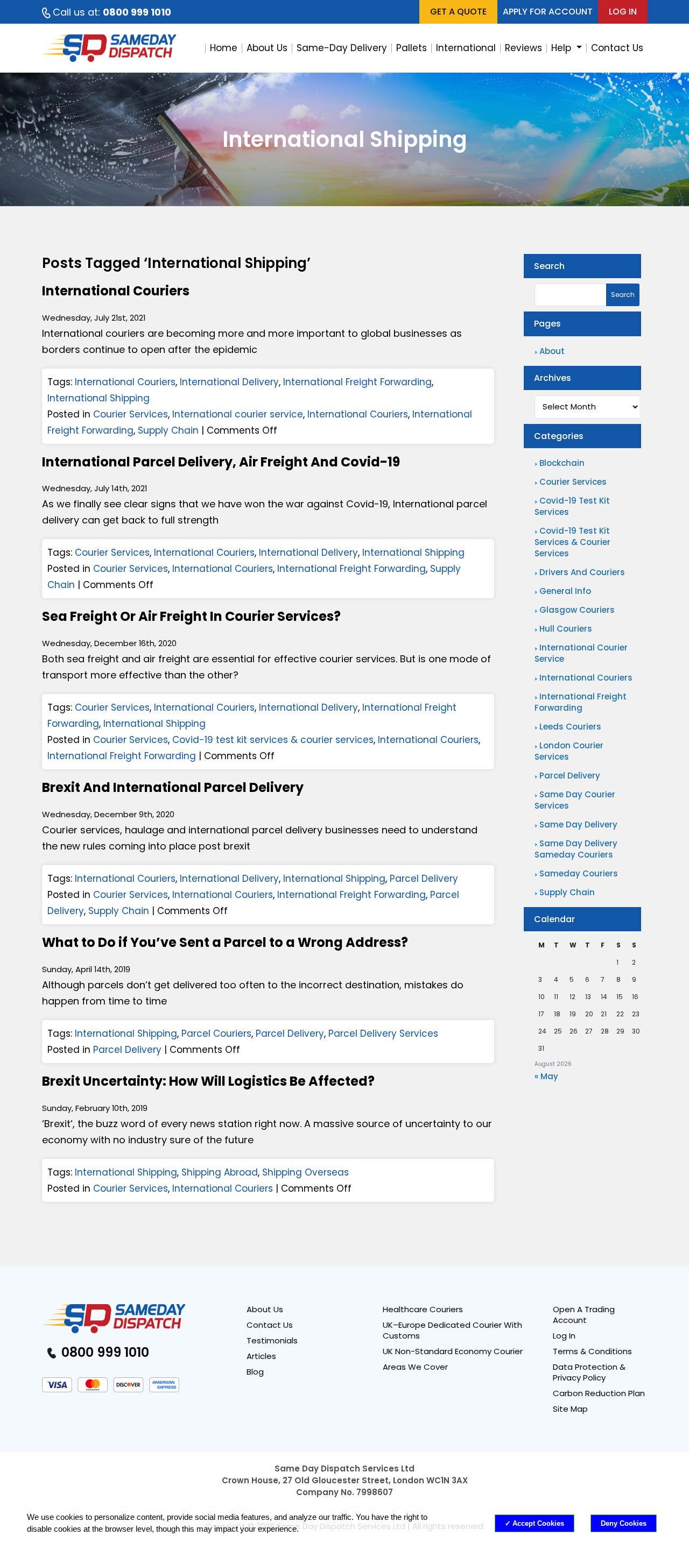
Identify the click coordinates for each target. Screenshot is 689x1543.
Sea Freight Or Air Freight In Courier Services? (191, 616)
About (552, 351)
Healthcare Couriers (423, 1309)
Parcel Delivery (424, 878)
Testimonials (272, 1340)
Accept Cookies (538, 1523)
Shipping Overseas (305, 1172)
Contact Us (617, 48)
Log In (564, 1335)
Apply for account (548, 11)
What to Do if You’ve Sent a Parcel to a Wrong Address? (225, 942)
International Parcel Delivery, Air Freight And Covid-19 (221, 462)
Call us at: (112, 12)
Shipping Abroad (219, 1172)
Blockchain (562, 463)
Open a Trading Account (584, 1315)
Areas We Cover (415, 1367)
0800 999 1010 (103, 1352)
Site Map (570, 1409)
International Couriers (115, 291)
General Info (565, 591)
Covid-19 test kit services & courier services (273, 739)
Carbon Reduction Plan (599, 1393)
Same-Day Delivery (342, 48)
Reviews (523, 48)
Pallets (411, 48)
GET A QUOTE (458, 11)
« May (546, 1076)
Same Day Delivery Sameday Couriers (576, 849)
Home (223, 48)
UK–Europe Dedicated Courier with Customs (452, 1330)
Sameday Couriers (578, 873)
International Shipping (98, 398)
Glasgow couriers (577, 609)
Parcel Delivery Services (383, 1033)
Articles (261, 1356)
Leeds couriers (570, 726)
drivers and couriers (582, 572)
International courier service (237, 414)
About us (265, 1309)
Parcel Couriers (216, 1033)
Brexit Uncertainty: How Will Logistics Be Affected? (208, 1081)
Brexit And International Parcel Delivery (173, 787)
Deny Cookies (623, 1523)
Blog (255, 1372)
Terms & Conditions (592, 1351)
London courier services (569, 751)
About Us (267, 48)
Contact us (270, 1325)
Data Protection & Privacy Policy (589, 1372)
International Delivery (229, 382)
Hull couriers (565, 628)
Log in (623, 11)
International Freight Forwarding (357, 382)
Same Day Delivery (578, 824)
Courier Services (130, 414)
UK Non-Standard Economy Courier (453, 1351)
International (466, 48)
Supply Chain (168, 430)
